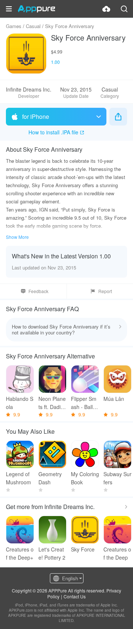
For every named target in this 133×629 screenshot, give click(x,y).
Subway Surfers (117, 478)
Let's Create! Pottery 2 (51, 553)
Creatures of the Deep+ (20, 553)
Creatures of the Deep (117, 553)
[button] (9, 9)
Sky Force (83, 549)
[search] (124, 9)
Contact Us (75, 596)
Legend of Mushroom (18, 478)
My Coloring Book (85, 478)
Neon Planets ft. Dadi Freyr (52, 403)
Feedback (38, 291)
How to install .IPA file (53, 132)
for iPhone (35, 116)
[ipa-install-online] (106, 9)
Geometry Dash (50, 478)
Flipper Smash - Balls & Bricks (83, 403)
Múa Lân (113, 398)
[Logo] (36, 9)
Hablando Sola (19, 402)
